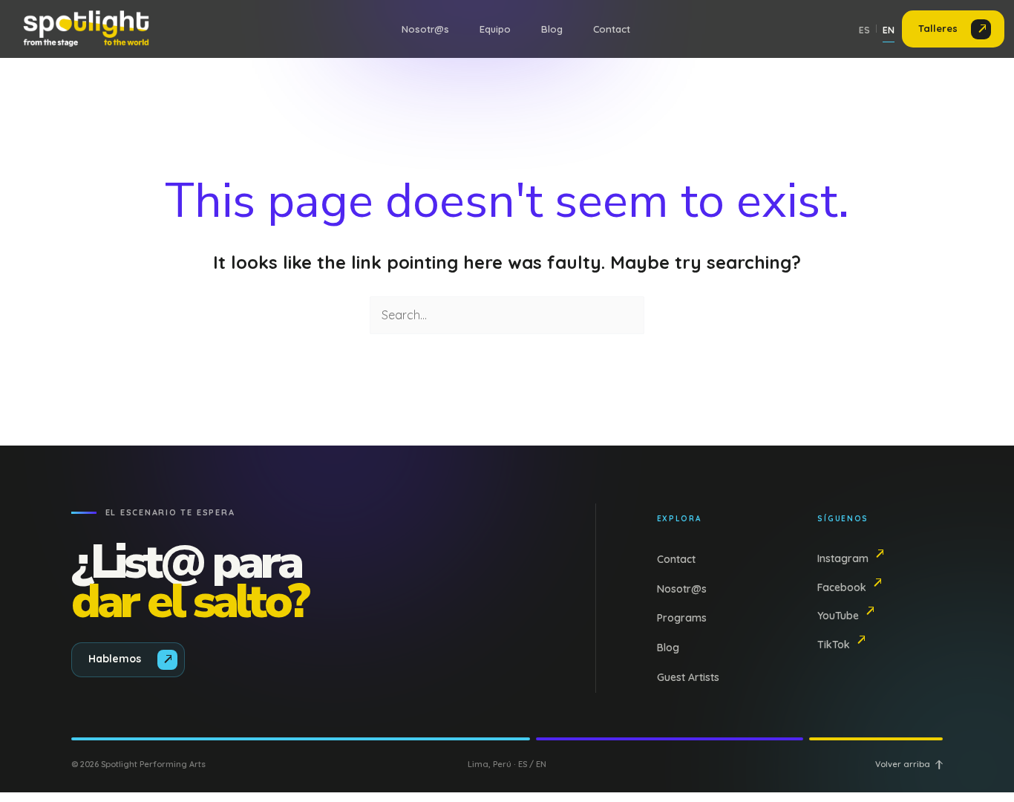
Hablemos (114, 658)
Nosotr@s (425, 29)
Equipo (495, 29)
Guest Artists (688, 677)
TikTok (833, 644)
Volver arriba (902, 764)
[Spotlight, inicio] (84, 28)
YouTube (838, 615)
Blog (552, 29)
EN (888, 30)
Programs (682, 618)
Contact (611, 29)
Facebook (841, 587)
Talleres (938, 28)
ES (864, 30)
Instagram (843, 558)
